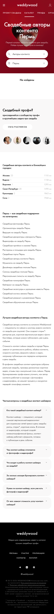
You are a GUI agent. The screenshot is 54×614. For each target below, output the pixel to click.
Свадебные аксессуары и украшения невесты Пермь (26, 289)
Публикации (39, 553)
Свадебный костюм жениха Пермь (18, 293)
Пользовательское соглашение (33, 583)
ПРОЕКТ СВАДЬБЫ (12, 13)
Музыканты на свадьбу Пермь (16, 263)
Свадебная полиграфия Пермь (16, 280)
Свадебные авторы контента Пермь (19, 259)
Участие (25, 553)
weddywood (27, 533)
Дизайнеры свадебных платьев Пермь (19, 267)
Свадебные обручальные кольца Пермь (20, 302)
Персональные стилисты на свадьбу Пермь (22, 276)
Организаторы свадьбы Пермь (16, 228)
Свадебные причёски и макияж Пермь (20, 245)
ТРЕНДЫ (41, 13)
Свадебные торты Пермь (14, 254)
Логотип (33, 558)
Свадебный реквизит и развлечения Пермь (22, 298)
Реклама (13, 553)
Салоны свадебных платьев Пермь (18, 272)
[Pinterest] (34, 567)
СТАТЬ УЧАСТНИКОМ (17, 127)
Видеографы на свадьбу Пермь (17, 241)
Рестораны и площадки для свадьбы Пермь (22, 250)
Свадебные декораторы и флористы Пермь (22, 237)
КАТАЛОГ (29, 13)
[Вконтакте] (27, 567)
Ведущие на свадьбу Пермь (15, 232)
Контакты (21, 558)
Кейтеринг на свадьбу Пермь (15, 285)
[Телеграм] (20, 567)
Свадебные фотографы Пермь (16, 224)
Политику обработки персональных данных (27, 585)
